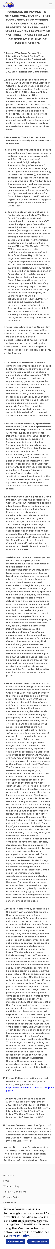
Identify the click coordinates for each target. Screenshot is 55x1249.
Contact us (9, 1202)
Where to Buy (11, 1186)
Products (8, 1175)
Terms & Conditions (14, 1191)
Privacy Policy (11, 1197)
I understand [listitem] (38, 1241)
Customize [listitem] (15, 1241)
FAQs (6, 1181)
